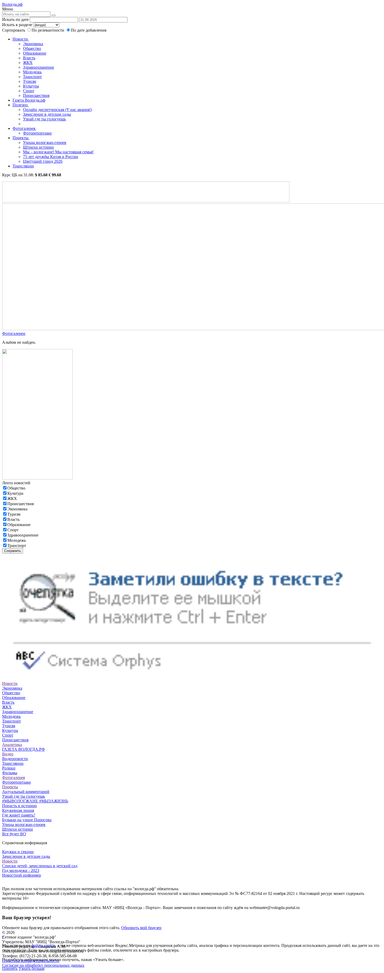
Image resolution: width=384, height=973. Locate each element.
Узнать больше (32, 968)
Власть (29, 58)
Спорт (28, 91)
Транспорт (32, 76)
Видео (7, 754)
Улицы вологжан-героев (44, 142)
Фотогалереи (13, 333)
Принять (10, 968)
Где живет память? (18, 815)
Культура (31, 86)
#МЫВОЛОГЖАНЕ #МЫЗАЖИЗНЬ (35, 801)
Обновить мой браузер (141, 927)
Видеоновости (15, 758)
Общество (32, 48)
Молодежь (32, 72)
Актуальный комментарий (25, 791)
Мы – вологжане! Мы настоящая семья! (58, 152)
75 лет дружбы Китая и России (50, 156)
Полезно (21, 105)
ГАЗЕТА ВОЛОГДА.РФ (23, 749)
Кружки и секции (18, 851)
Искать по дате (15, 19)
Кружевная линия (18, 810)
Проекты (21, 138)
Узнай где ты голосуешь (44, 119)
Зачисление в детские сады (47, 114)
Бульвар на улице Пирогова (26, 820)
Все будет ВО (14, 834)
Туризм (29, 81)
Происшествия (36, 95)
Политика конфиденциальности (30, 960)
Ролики (8, 768)
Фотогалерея (24, 128)
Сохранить (12, 551)
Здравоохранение (38, 67)
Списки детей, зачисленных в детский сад (39, 866)
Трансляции (23, 166)
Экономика (33, 44)
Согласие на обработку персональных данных (43, 965)
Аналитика (12, 744)
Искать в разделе (17, 24)
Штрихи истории (38, 147)
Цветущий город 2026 (42, 161)
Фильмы (9, 773)
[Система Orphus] (192, 679)
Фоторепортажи (37, 133)
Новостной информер (21, 875)
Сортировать (13, 30)
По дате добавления (88, 30)
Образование (34, 53)
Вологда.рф (12, 4)
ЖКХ (28, 62)
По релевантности (48, 30)
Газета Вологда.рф (29, 100)
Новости (21, 39)
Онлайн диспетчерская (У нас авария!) (57, 109)
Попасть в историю (19, 805)
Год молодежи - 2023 (20, 870)
